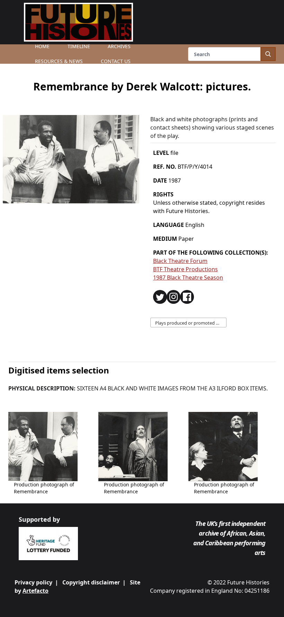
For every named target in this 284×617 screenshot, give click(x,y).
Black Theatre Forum (180, 261)
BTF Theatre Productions (185, 269)
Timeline (79, 46)
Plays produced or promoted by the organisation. (191, 323)
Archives (119, 46)
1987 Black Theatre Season (188, 277)
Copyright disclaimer (91, 582)
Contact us (116, 61)
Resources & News (59, 61)
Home (42, 46)
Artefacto (35, 590)
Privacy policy (33, 582)
